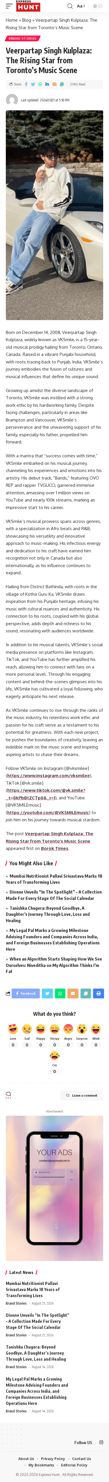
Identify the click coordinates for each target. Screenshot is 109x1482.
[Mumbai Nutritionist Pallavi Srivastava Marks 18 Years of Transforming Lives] (88, 1291)
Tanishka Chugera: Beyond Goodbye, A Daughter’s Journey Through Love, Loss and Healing (48, 914)
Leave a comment (84, 1095)
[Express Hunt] (28, 6)
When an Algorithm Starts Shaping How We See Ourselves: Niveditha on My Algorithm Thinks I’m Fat (54, 965)
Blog (26, 20)
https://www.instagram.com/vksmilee (48, 775)
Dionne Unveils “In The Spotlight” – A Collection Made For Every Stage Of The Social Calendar (37, 1321)
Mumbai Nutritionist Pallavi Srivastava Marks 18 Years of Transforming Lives (33, 1289)
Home (12, 20)
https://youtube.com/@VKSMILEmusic (48, 812)
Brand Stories (23, 38)
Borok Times (54, 848)
